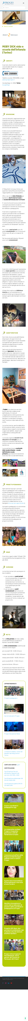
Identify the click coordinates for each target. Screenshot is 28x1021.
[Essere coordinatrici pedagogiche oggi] (14, 798)
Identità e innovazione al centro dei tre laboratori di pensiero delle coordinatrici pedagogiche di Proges (13, 905)
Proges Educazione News (12, 734)
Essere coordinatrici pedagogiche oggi (11, 806)
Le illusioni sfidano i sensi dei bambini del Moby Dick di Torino (13, 753)
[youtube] (11, 983)
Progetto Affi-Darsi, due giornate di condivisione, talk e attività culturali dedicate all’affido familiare (14, 930)
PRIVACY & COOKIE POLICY (7, 979)
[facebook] (3, 983)
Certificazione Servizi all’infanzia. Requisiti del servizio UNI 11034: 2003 (11, 773)
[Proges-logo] (8, 2)
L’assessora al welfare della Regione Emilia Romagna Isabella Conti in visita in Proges (13, 857)
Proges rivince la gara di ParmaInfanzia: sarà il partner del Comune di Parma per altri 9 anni (12, 956)
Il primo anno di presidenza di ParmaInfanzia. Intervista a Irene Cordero (13, 882)
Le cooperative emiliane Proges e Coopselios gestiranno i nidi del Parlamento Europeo (12, 831)
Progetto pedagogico (11, 698)
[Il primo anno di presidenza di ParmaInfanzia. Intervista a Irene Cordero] (14, 872)
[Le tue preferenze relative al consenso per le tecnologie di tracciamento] (25, 1018)
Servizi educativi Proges (12, 716)
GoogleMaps (6, 85)
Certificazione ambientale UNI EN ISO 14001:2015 (13, 779)
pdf (18, 765)
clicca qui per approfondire (16, 503)
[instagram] (5, 983)
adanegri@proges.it (8, 80)
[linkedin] (8, 983)
